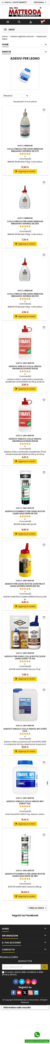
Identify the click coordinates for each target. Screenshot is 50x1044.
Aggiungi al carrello (25, 171)
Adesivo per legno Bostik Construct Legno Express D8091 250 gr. (25, 584)
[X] (24, 992)
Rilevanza (16, 96)
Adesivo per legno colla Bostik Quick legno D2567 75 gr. (25, 657)
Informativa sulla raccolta (17, 1007)
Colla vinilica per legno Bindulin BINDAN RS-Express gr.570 (25, 150)
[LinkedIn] (36, 992)
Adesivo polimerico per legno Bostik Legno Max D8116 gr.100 (25, 512)
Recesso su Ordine (9, 957)
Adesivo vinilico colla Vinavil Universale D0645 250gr (25, 439)
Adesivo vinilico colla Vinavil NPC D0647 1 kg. (25, 802)
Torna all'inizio (37, 908)
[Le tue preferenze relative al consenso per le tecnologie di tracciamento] (47, 783)
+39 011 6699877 (19, 2)
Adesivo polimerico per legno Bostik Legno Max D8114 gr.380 (25, 874)
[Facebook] (13, 992)
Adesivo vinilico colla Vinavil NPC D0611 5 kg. (25, 729)
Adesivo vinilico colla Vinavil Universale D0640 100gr (25, 367)
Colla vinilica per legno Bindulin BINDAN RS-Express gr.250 (25, 222)
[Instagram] (30, 992)
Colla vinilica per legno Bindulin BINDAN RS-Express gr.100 (25, 294)
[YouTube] (19, 992)
